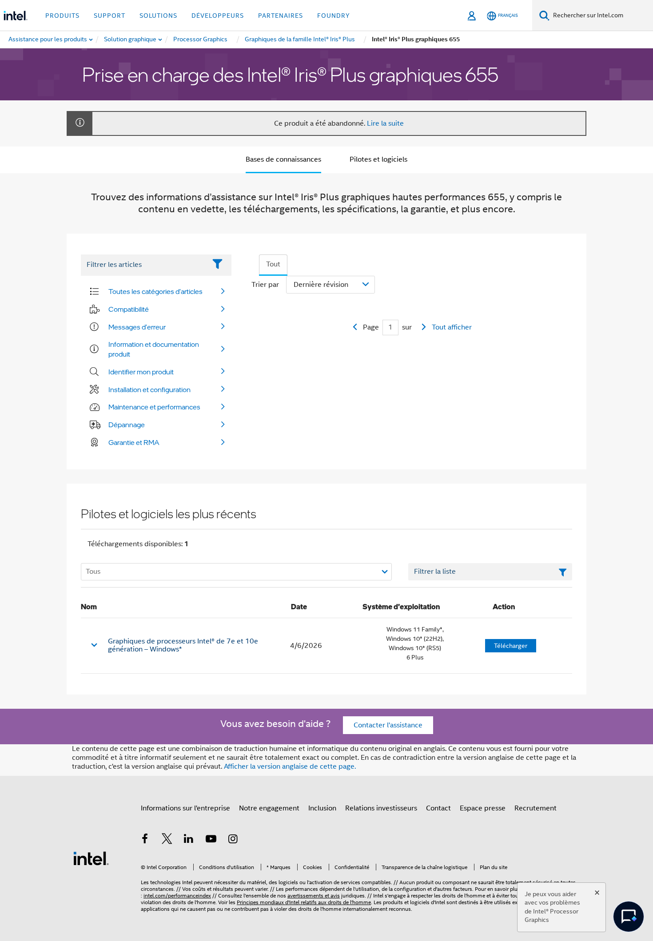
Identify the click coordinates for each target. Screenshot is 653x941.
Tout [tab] (273, 264)
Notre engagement (269, 808)
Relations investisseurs (381, 808)
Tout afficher (452, 327)
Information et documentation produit (153, 349)
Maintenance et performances (154, 406)
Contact (438, 808)
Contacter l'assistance (388, 725)
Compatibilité (128, 309)
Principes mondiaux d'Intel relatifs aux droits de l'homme (304, 902)
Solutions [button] (158, 16)
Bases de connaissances (283, 159)
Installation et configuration (149, 389)
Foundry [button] (333, 16)
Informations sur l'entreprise (185, 808)
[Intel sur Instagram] (232, 840)
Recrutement (535, 808)
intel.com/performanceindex (177, 895)
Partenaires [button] (280, 16)
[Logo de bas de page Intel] (91, 858)
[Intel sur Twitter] (167, 840)
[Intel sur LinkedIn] (188, 840)
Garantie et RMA (133, 442)
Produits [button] (62, 16)
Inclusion (322, 808)
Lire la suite (385, 123)
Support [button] (109, 16)
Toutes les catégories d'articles (155, 291)
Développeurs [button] (217, 16)
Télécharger (510, 646)
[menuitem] (130, 40)
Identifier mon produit (141, 371)
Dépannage (126, 424)
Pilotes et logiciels (378, 159)
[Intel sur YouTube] (211, 840)
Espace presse (483, 808)
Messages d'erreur (137, 326)
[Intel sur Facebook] (144, 840)
